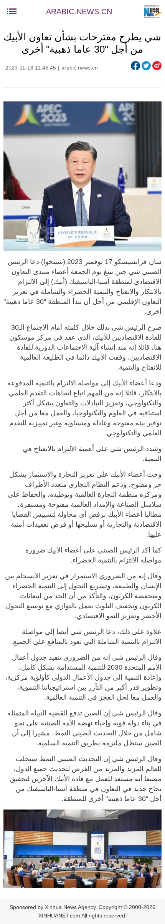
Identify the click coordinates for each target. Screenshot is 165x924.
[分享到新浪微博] (157, 65)
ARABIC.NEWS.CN (79, 11)
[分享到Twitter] (146, 65)
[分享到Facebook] (135, 65)
